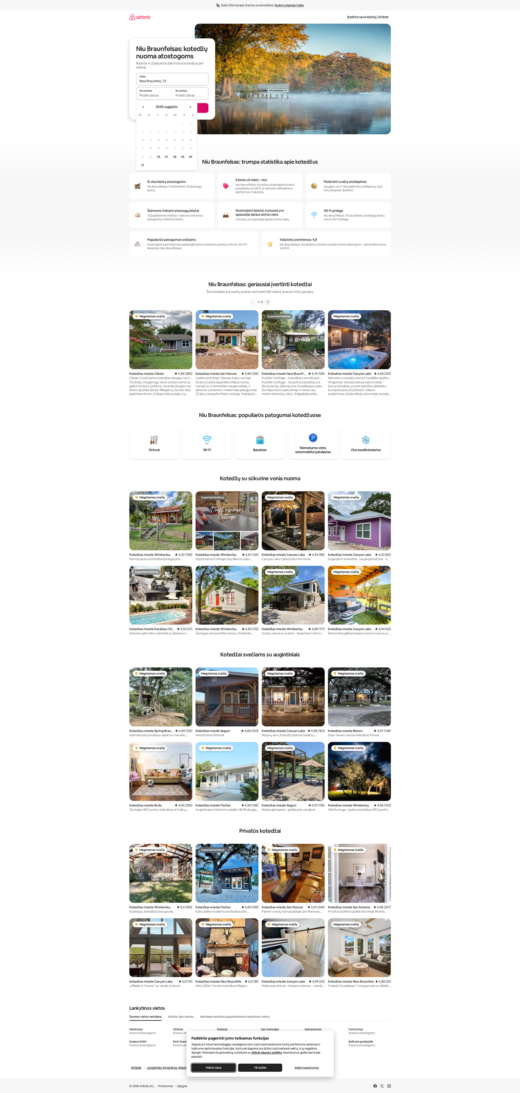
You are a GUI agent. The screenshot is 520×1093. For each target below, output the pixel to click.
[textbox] (154, 95)
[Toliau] (267, 302)
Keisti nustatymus (307, 1068)
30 (190, 157)
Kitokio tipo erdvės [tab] (181, 1017)
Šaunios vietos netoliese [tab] (145, 1017)
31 (142, 165)
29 (182, 157)
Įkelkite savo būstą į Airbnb (367, 17)
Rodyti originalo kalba (289, 5)
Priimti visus (213, 1068)
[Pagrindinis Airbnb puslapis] (139, 17)
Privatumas (165, 1086)
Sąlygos (182, 1086)
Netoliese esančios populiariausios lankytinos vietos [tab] (235, 1017)
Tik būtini (260, 1068)
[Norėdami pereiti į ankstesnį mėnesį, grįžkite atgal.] (143, 107)
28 (174, 157)
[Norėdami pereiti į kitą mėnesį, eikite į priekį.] (190, 107)
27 (166, 157)
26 (158, 157)
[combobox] (172, 81)
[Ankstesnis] (252, 302)
